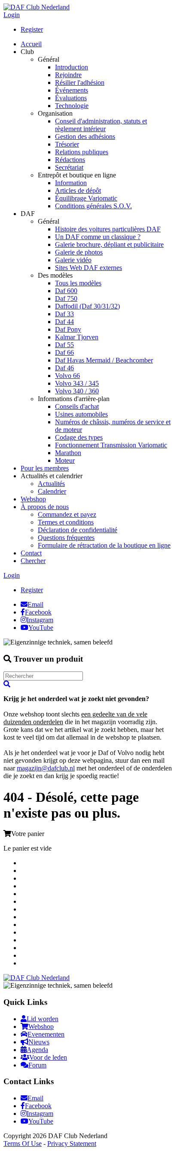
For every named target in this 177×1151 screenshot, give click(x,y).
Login (11, 14)
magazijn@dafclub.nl (46, 768)
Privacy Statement (71, 1143)
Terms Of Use (22, 1143)
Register (32, 29)
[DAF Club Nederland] (36, 7)
